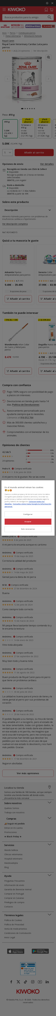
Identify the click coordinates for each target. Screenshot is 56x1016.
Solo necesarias (28, 529)
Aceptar (28, 522)
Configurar (28, 514)
